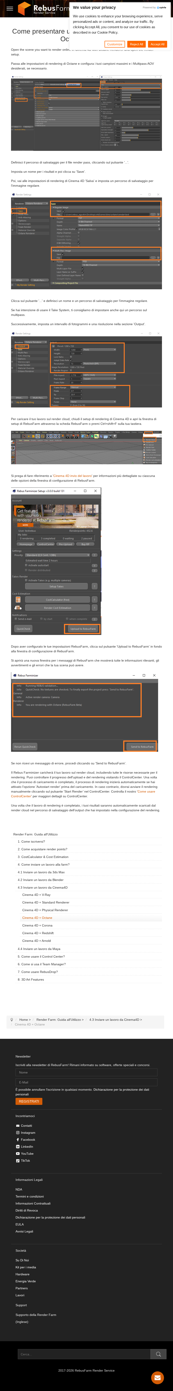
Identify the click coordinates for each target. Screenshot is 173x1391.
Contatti (26, 1125)
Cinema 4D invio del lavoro (72, 476)
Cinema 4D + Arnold (36, 941)
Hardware (23, 1274)
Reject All (136, 44)
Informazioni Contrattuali (33, 1203)
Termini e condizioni (30, 1196)
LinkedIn (27, 1146)
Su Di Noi (22, 1260)
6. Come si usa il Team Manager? (42, 964)
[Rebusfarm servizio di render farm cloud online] (45, 8)
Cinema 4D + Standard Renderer (45, 902)
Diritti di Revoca (27, 1210)
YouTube (27, 1153)
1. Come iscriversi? (31, 841)
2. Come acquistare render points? (42, 849)
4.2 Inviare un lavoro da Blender (41, 880)
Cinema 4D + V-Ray (36, 895)
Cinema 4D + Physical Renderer (45, 910)
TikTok (25, 1160)
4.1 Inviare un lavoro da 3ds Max (41, 872)
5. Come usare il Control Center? (41, 956)
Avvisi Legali (24, 1231)
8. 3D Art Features (31, 979)
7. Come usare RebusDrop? (38, 972)
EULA (20, 1224)
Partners (22, 1288)
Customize (114, 44)
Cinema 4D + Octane (37, 918)
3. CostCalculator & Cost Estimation (43, 857)
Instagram (28, 1132)
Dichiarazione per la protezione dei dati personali (50, 1217)
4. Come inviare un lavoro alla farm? (44, 864)
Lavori (20, 1295)
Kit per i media (26, 1267)
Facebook (28, 1139)
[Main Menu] (9, 8)
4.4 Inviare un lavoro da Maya (39, 949)
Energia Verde (26, 1281)
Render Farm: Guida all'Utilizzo (35, 834)
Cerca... (12, 1354)
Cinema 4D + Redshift (38, 933)
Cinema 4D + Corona (37, 925)
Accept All (157, 44)
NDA (19, 1189)
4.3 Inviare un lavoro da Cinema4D (43, 887)
